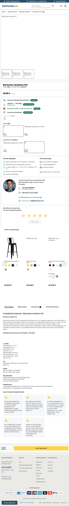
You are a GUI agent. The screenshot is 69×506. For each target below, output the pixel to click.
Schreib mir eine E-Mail (30, 192)
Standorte (50, 471)
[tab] (9, 307)
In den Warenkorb (41, 448)
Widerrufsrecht (47, 502)
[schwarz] (12, 265)
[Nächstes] (64, 264)
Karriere (50, 465)
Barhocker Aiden (31, 261)
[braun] (53, 265)
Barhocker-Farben (39, 474)
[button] (4, 118)
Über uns (50, 462)
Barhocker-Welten (39, 469)
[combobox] (41, 6)
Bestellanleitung (40, 482)
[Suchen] (53, 6)
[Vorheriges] (4, 264)
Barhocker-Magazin (39, 463)
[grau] (60, 265)
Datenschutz (56, 502)
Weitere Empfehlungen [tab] (12, 230)
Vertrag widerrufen (9, 503)
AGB (40, 502)
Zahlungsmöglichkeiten (25, 465)
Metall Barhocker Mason (11, 261)
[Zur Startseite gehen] (10, 6)
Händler (50, 468)
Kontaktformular (6, 478)
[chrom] (50, 276)
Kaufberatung (40, 479)
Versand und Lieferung (25, 468)
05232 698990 (6, 467)
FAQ (20, 462)
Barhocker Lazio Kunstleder (56, 261)
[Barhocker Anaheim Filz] (34, 42)
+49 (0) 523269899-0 (28, 188)
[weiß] (53, 276)
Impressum (64, 502)
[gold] (9, 265)
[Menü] (61, 6)
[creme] (57, 265)
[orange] (31, 265)
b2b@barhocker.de (37, 201)
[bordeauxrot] (50, 265)
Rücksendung (23, 471)
